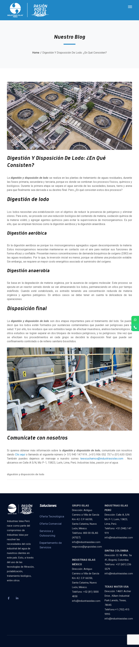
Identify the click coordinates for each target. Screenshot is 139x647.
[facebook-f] (8, 598)
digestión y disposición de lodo (25, 474)
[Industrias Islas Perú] (28, 9)
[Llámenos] (135, 327)
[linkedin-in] (17, 598)
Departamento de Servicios (50, 545)
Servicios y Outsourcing (47, 533)
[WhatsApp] (135, 320)
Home (35, 52)
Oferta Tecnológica (51, 516)
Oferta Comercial (50, 523)
